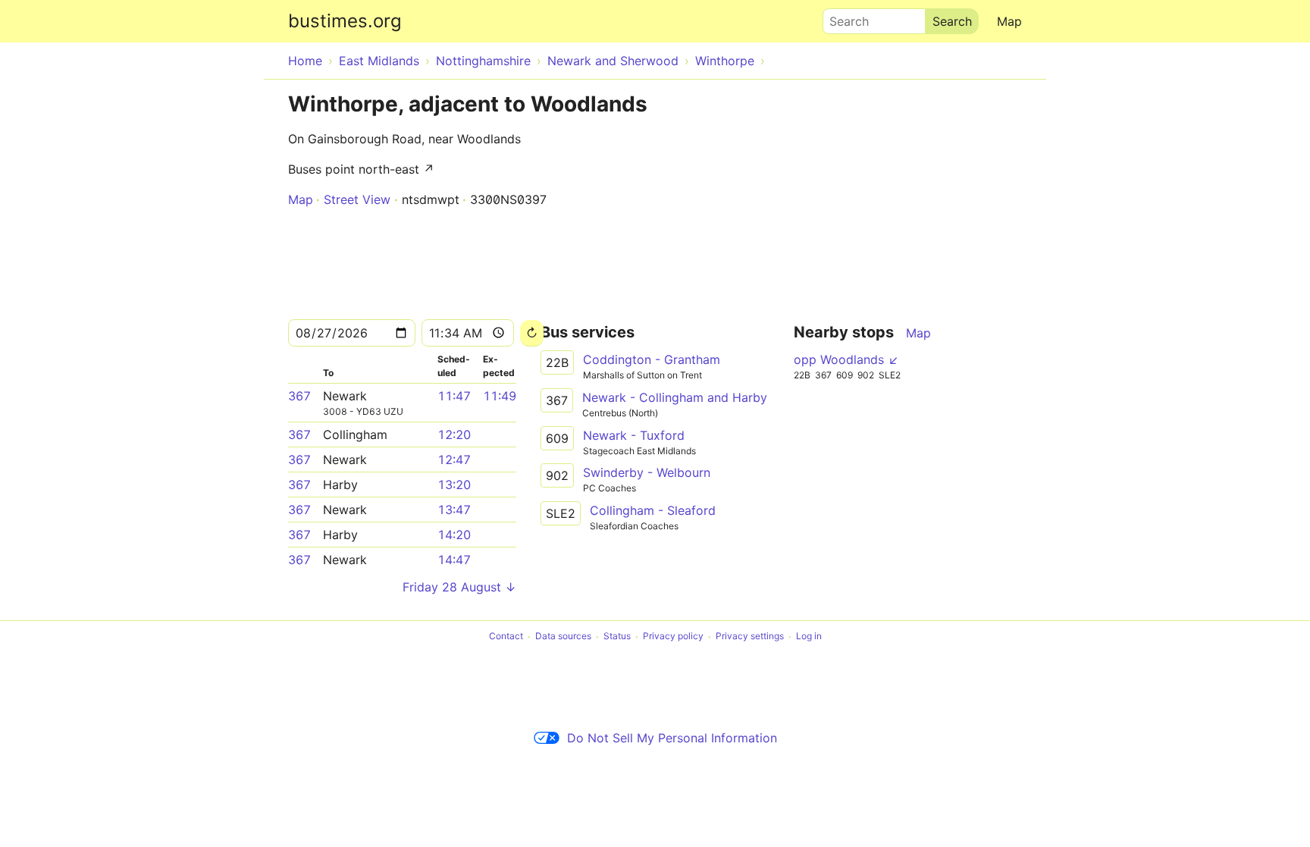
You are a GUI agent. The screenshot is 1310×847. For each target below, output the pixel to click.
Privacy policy (673, 636)
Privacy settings (750, 636)
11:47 (454, 395)
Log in (809, 636)
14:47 (454, 559)
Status (617, 636)
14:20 (454, 534)
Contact (506, 636)
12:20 (454, 434)
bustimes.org (345, 21)
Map (1009, 21)
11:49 (499, 395)
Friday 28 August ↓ (459, 586)
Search (842, 17)
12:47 (454, 459)
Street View (357, 199)
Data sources (563, 636)
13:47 (454, 509)
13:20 (454, 484)
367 (299, 395)
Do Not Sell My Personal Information (672, 737)
